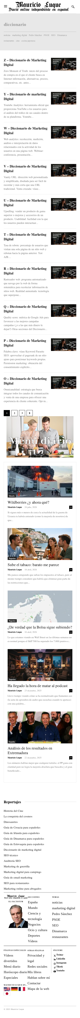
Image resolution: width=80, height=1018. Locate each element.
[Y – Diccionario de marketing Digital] (63, 98)
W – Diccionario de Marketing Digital (25, 130)
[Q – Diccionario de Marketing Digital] (63, 310)
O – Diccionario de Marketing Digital (25, 381)
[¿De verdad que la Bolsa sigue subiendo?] (40, 606)
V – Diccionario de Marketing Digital (25, 168)
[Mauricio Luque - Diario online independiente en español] (38, 6)
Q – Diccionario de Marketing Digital (25, 309)
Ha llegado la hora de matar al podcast (38, 685)
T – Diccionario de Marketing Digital (25, 236)
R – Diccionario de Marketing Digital (25, 271)
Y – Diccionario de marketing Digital (25, 96)
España (12, 741)
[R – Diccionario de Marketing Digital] (63, 272)
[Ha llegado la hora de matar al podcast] (40, 665)
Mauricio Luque (15, 507)
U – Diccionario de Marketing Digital (25, 202)
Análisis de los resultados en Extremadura (30, 750)
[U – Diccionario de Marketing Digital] (63, 204)
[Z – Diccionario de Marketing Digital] (63, 64)
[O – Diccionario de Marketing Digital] (63, 382)
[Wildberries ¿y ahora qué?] (40, 482)
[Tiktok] (54, 966)
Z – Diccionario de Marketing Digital (25, 62)
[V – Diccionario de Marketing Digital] (63, 170)
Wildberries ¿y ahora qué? (28, 502)
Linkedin (60, 958)
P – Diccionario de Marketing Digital (25, 343)
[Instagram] (54, 962)
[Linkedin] (54, 959)
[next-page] (30, 413)
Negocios (12, 558)
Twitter (59, 955)
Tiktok (59, 966)
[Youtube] (54, 970)
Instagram (61, 962)
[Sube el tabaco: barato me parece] (40, 544)
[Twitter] (54, 954)
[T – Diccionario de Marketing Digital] (63, 238)
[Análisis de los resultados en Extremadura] (40, 727)
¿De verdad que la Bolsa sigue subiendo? (40, 627)
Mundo (12, 496)
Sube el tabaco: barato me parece (33, 564)
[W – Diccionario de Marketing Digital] (63, 132)
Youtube (60, 970)
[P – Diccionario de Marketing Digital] (63, 344)
